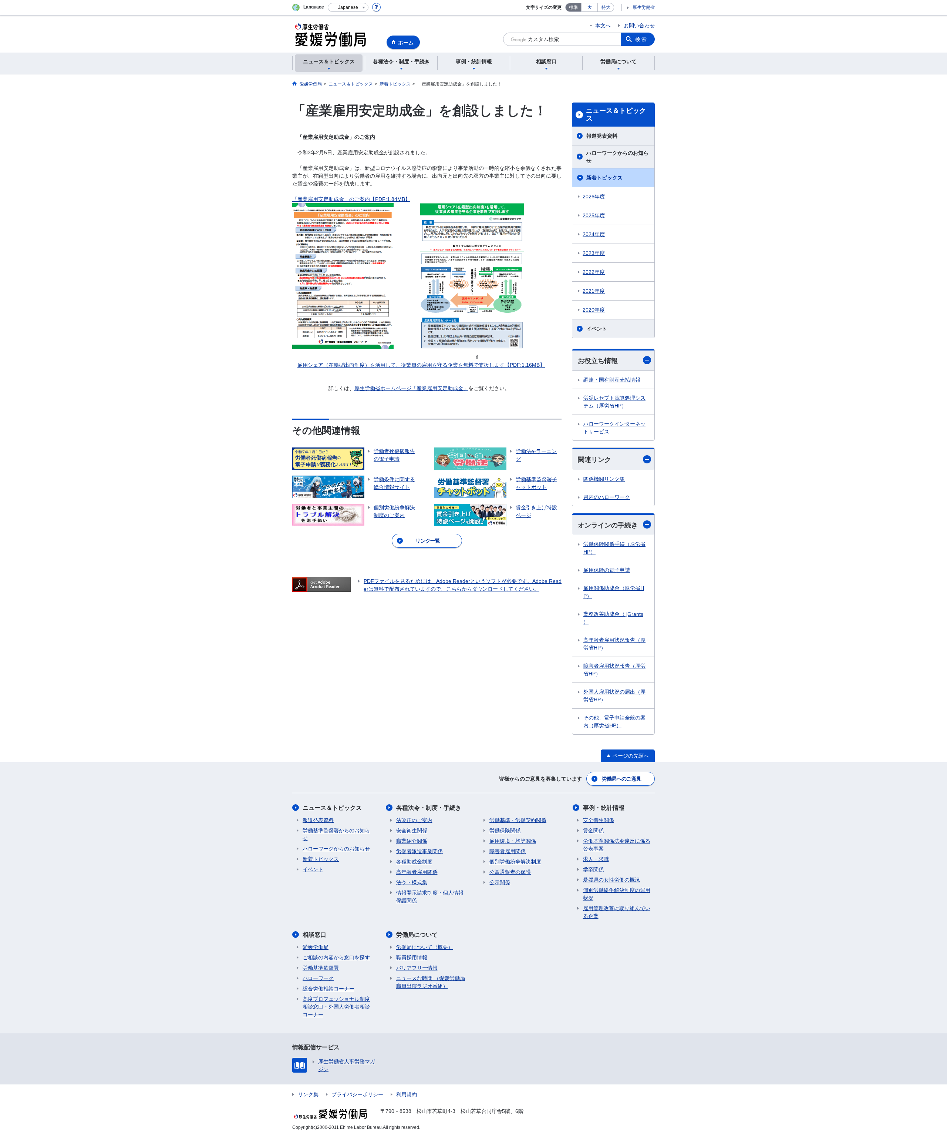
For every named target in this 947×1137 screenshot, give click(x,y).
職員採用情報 (411, 957)
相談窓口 (314, 935)
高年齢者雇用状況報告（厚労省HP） (614, 644)
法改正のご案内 (414, 820)
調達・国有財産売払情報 (611, 380)
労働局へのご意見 (621, 779)
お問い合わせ (639, 25)
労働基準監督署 (321, 968)
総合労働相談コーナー (328, 989)
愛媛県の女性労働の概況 (611, 880)
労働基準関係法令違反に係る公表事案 (616, 845)
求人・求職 (596, 859)
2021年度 (594, 291)
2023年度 (594, 253)
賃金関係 (593, 831)
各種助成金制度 (414, 862)
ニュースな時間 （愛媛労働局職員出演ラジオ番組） (430, 982)
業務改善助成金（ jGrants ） (613, 618)
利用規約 (406, 1094)
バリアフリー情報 (417, 968)
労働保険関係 (504, 831)
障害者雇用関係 (507, 851)
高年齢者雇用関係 (417, 872)
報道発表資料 (601, 136)
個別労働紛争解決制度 (515, 862)
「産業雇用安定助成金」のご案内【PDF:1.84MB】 (351, 199)
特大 (605, 7)
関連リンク (594, 459)
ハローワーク (318, 978)
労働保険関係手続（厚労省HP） (614, 548)
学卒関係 (593, 869)
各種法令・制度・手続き (428, 808)
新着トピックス (604, 178)
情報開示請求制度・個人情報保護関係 (430, 896)
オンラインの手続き (608, 525)
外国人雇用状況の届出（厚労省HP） (614, 695)
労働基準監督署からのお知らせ (336, 834)
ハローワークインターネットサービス (614, 428)
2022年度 (594, 272)
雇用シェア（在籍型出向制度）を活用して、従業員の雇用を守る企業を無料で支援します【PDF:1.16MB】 (421, 365)
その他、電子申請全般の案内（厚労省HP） (614, 721)
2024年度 (594, 234)
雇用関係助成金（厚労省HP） (613, 592)
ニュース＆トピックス (616, 115)
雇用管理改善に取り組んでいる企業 (616, 912)
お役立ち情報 (598, 361)
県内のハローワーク (606, 497)
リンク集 (308, 1094)
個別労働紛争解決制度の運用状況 (616, 894)
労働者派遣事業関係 (419, 851)
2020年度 (594, 310)
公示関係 (499, 882)
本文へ (603, 25)
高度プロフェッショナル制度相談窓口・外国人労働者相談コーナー (336, 1006)
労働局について (417, 935)
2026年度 (594, 196)
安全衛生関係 (411, 831)
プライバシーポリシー (357, 1094)
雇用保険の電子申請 (606, 570)
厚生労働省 (644, 7)
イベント (596, 329)
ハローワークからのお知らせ (617, 157)
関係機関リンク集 (604, 479)
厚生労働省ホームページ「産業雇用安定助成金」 (411, 388)
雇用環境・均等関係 (512, 841)
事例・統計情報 (603, 808)
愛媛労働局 (315, 947)
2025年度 (594, 215)
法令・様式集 (411, 882)
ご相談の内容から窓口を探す (336, 957)
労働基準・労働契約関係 (517, 820)
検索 (641, 39)
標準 (573, 7)
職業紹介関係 (411, 841)
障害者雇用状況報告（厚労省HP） (614, 670)
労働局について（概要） (424, 947)
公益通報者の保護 (510, 872)
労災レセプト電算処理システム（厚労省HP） (614, 402)
